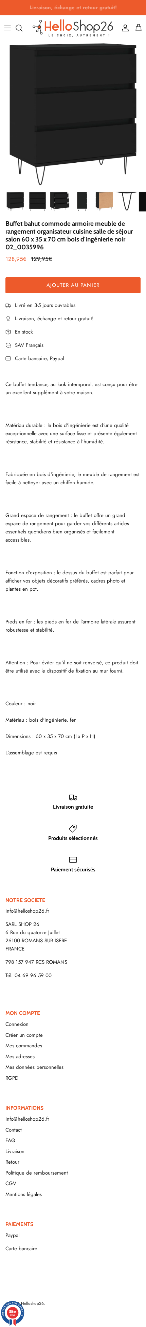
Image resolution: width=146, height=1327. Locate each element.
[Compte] (123, 27)
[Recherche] (22, 27)
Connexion (17, 1024)
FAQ (10, 1140)
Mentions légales (23, 1194)
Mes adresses (20, 1056)
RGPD (11, 1078)
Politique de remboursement (36, 1173)
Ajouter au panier (73, 285)
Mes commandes (23, 1045)
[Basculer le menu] (7, 27)
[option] (73, 114)
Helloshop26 (32, 1303)
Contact (13, 1130)
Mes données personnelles (34, 1067)
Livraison (14, 1151)
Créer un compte (24, 1035)
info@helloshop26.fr (27, 911)
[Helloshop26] (73, 28)
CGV (10, 1183)
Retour (12, 1162)
